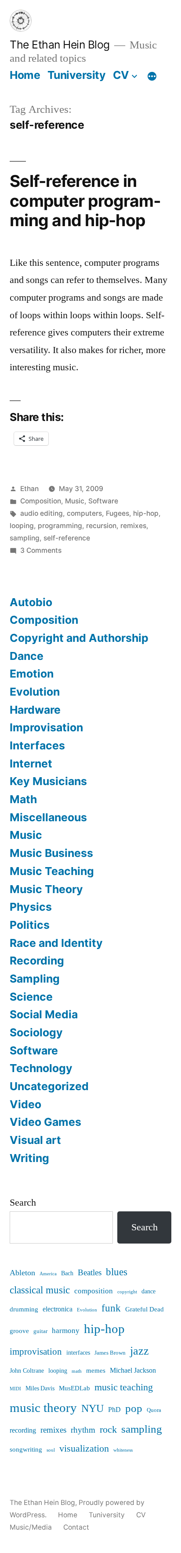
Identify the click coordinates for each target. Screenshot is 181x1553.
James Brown (110, 1352)
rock (108, 1430)
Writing (29, 1158)
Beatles (89, 1272)
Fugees (117, 513)
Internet (31, 763)
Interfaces (37, 745)
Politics (30, 924)
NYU (92, 1408)
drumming (24, 1309)
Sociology (36, 1032)
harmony (66, 1331)
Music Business (51, 853)
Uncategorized (49, 1086)
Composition (40, 501)
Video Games (45, 1121)
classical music (40, 1290)
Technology (41, 1068)
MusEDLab (74, 1388)
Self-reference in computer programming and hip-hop (85, 200)
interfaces (78, 1352)
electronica (57, 1309)
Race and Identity (56, 943)
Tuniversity (76, 75)
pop (133, 1408)
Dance (26, 656)
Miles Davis (39, 1388)
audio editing (41, 513)
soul (51, 1450)
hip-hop (146, 513)
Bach (67, 1273)
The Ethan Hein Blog (60, 44)
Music (74, 501)
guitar (40, 1331)
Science (31, 996)
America (48, 1274)
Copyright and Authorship (79, 637)
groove (19, 1331)
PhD (114, 1409)
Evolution (35, 691)
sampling (25, 538)
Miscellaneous (48, 817)
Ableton (22, 1273)
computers (84, 513)
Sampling (35, 978)
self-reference (66, 538)
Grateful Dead (144, 1309)
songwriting (26, 1449)
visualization (84, 1448)
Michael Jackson (133, 1370)
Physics (31, 906)
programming (60, 525)
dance (148, 1292)
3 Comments (41, 550)
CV (121, 75)
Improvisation (46, 727)
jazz (139, 1351)
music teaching (123, 1387)
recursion (101, 525)
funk (111, 1308)
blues (116, 1272)
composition (93, 1291)
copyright (127, 1292)
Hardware (35, 709)
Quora (154, 1410)
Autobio (31, 602)
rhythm (83, 1430)
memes (95, 1371)
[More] (152, 76)
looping (22, 525)
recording (23, 1430)
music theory (43, 1408)
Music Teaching (52, 871)
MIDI (15, 1388)
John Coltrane (27, 1371)
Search (23, 1202)
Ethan (29, 488)
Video (25, 1104)
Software (103, 501)
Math (23, 799)
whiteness (123, 1450)
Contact (76, 1527)
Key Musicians (48, 781)
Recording (37, 960)
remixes (133, 525)
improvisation (36, 1352)
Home (25, 75)
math (77, 1371)
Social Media (44, 1014)
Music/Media (31, 1527)
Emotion (32, 673)
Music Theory (46, 889)
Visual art (35, 1140)
